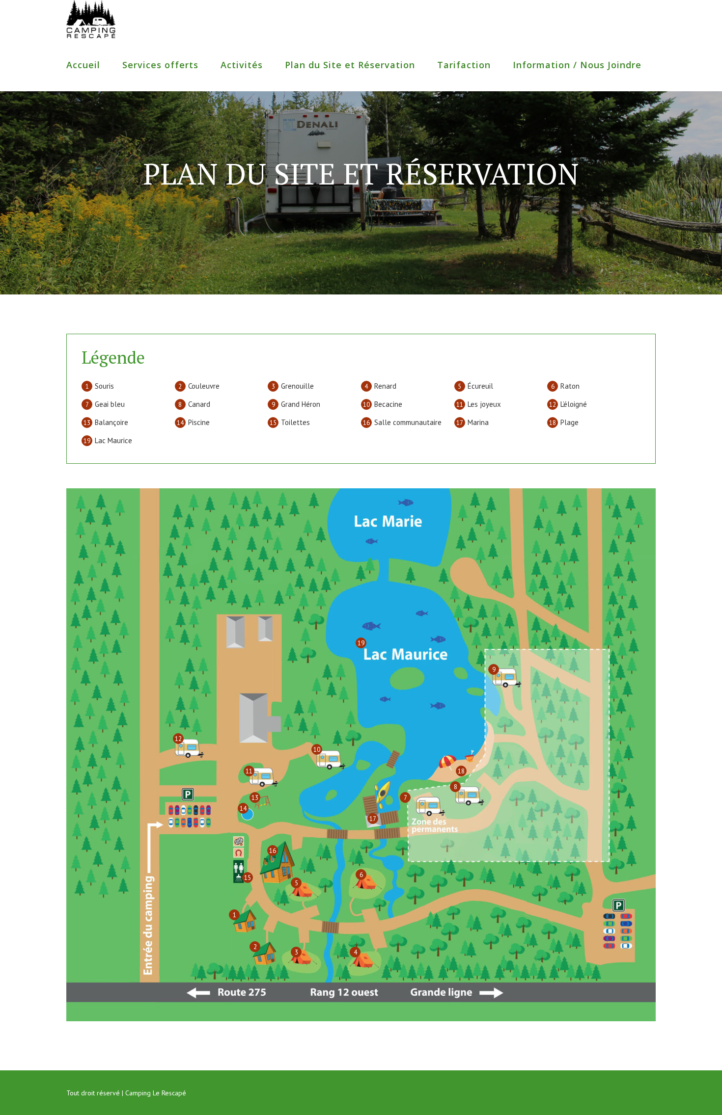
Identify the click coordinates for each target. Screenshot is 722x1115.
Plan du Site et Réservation (350, 65)
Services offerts (160, 65)
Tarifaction (464, 65)
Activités (242, 65)
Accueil (83, 65)
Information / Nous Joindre (577, 65)
